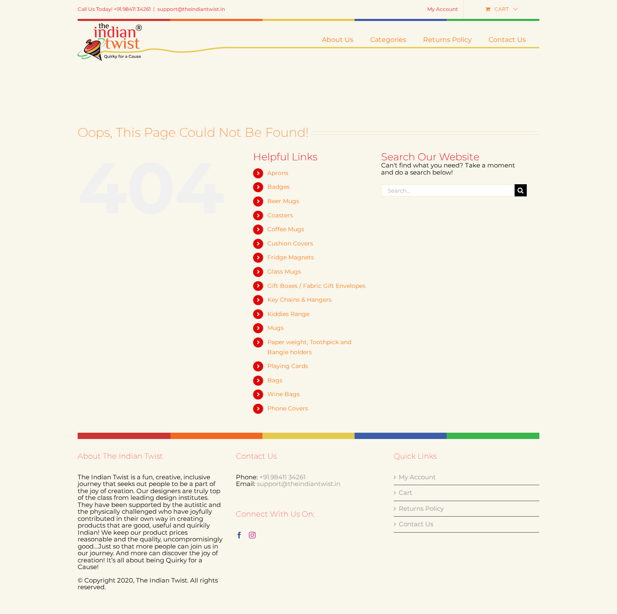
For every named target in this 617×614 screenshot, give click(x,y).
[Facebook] (239, 535)
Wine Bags (283, 394)
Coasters (280, 215)
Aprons (277, 173)
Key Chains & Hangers (299, 299)
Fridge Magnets (290, 257)
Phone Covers (287, 408)
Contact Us (416, 524)
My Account (417, 477)
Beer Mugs (283, 201)
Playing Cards (287, 366)
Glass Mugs (284, 271)
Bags (274, 380)
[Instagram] (252, 535)
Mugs (275, 328)
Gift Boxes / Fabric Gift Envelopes (316, 286)
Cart (405, 492)
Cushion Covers (290, 243)
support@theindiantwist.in (191, 9)
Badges (278, 187)
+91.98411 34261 (282, 477)
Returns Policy (421, 508)
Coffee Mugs (285, 229)
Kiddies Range (288, 314)
